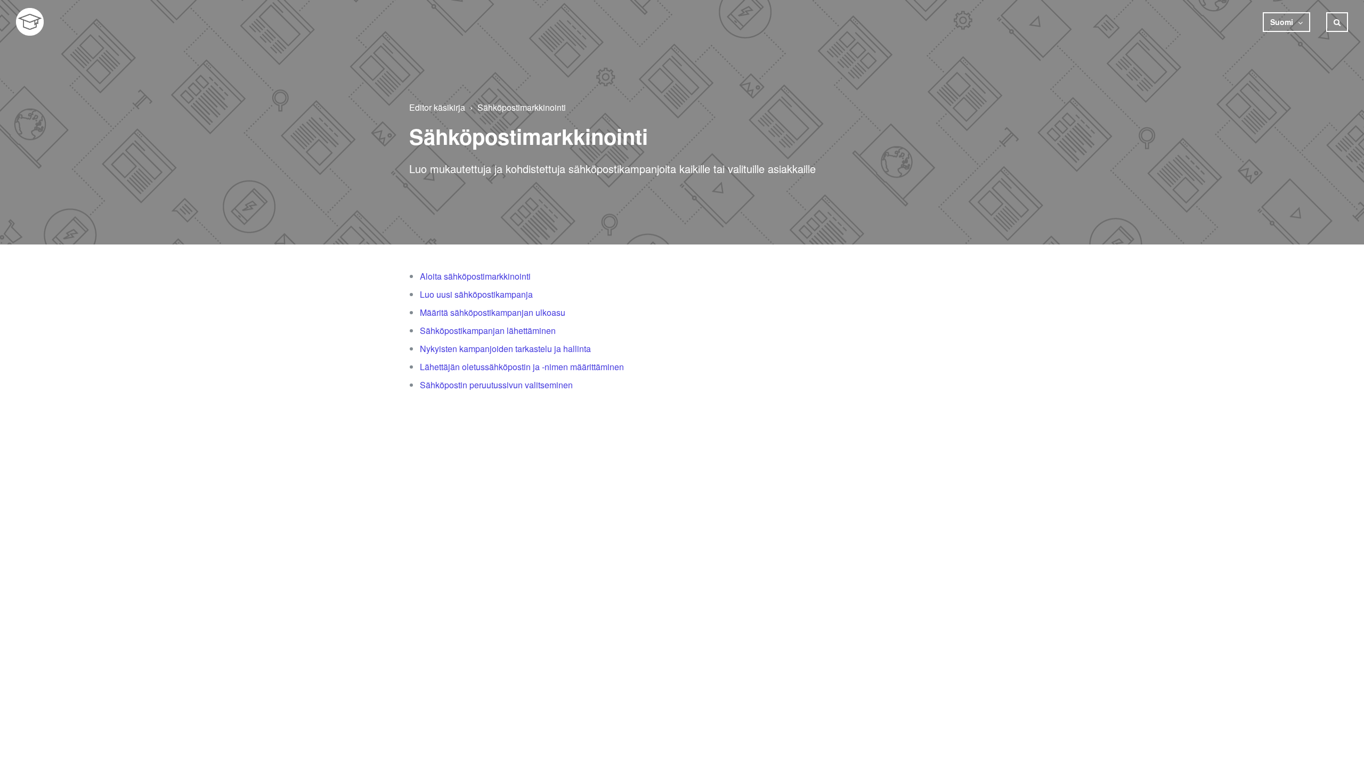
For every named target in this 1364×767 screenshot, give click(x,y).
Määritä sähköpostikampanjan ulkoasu (492, 312)
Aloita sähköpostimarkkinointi (475, 276)
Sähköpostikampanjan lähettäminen (488, 330)
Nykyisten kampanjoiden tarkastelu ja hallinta (505, 348)
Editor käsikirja (437, 107)
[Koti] (30, 22)
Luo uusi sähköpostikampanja (476, 294)
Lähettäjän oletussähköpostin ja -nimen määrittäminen (522, 367)
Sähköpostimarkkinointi (521, 107)
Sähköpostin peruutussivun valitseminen (496, 385)
